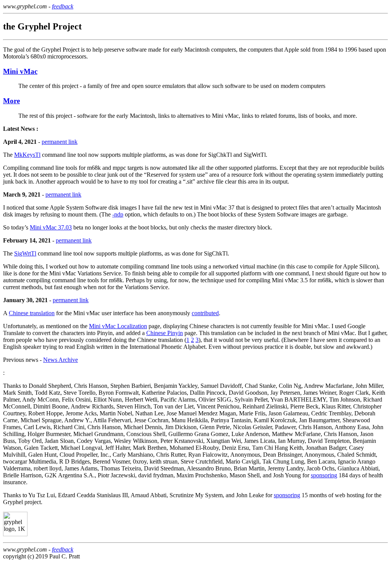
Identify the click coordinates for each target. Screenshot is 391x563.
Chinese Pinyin (164, 333)
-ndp (117, 214)
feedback (62, 6)
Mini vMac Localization (118, 326)
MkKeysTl (27, 154)
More (11, 101)
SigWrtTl (25, 253)
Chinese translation (32, 313)
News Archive (60, 359)
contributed (205, 313)
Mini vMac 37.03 (51, 227)
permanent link (60, 141)
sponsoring (324, 475)
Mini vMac (20, 71)
